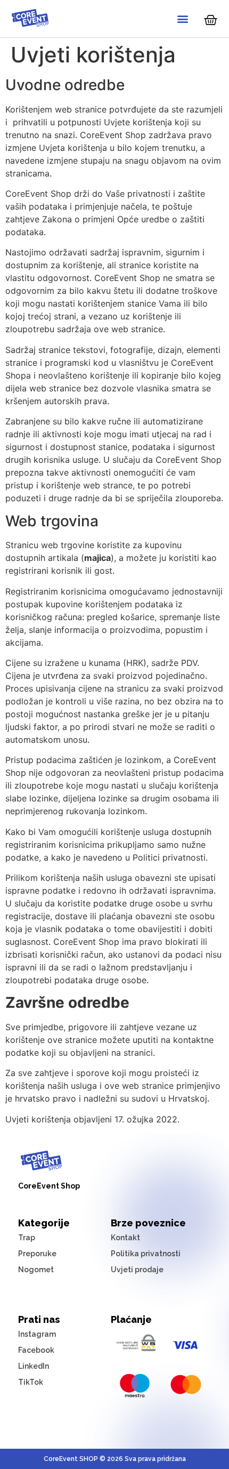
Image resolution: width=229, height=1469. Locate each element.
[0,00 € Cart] (210, 20)
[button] (182, 19)
